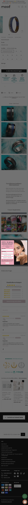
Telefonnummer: (3, 251)
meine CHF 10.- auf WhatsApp (7, 257)
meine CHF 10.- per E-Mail (7, 255)
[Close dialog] (26, 241)
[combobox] (2, 253)
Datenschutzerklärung (10, 261)
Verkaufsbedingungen (6, 261)
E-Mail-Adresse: (3, 248)
